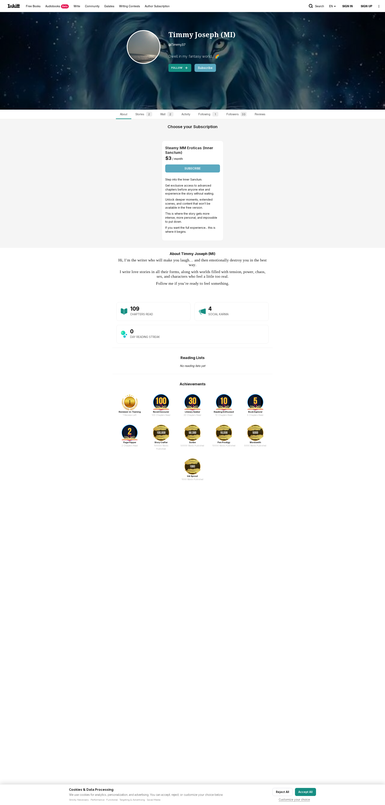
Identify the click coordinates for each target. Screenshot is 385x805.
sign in (347, 6)
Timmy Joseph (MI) (201, 35)
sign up (366, 6)
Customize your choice (294, 799)
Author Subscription (157, 6)
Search (319, 6)
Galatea (109, 6)
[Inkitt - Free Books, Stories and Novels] (14, 6)
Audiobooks (56, 6)
